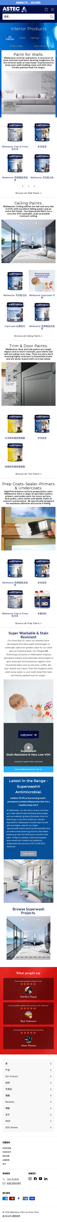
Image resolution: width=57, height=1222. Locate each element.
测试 (4, 1164)
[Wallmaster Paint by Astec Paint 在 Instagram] (30, 1178)
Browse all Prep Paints (27, 623)
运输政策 (6, 1160)
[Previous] (9, 942)
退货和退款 (6, 1148)
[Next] (47, 942)
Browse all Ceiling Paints (27, 336)
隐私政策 (6, 1156)
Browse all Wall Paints (27, 193)
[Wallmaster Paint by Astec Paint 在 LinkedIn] (45, 1178)
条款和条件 (6, 1152)
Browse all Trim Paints (27, 473)
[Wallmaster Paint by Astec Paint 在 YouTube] (40, 1178)
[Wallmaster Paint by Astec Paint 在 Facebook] (35, 1178)
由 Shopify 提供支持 (11, 1216)
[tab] (8, 957)
